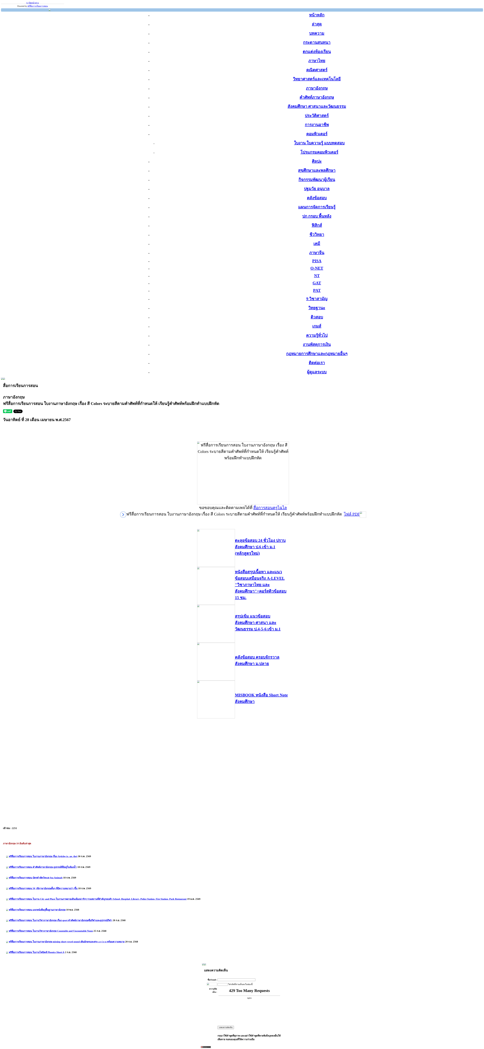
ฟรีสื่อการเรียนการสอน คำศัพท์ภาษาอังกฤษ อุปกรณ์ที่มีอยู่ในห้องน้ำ (43, 867)
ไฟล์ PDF (352, 514)
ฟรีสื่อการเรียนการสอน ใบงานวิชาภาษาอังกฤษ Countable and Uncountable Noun (51, 931)
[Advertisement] (243, 436)
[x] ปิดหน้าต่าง (32, 3)
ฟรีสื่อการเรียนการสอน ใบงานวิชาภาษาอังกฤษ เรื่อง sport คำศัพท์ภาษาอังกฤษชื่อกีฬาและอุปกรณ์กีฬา (60, 920)
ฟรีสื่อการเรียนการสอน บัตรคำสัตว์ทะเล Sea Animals (36, 877)
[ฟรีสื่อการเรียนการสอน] (50, 10)
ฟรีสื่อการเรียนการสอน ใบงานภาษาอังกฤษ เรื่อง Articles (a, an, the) (43, 856)
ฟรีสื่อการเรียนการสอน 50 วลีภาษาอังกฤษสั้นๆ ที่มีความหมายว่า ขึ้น (43, 888)
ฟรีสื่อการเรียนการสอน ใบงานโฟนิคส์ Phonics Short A (36, 952)
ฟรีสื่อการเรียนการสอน (37, 6)
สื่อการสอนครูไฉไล (270, 507)
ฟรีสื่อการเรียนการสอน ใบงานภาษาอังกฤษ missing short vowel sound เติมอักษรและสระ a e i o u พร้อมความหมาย (67, 941)
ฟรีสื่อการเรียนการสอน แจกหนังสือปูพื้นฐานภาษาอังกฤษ (37, 909)
